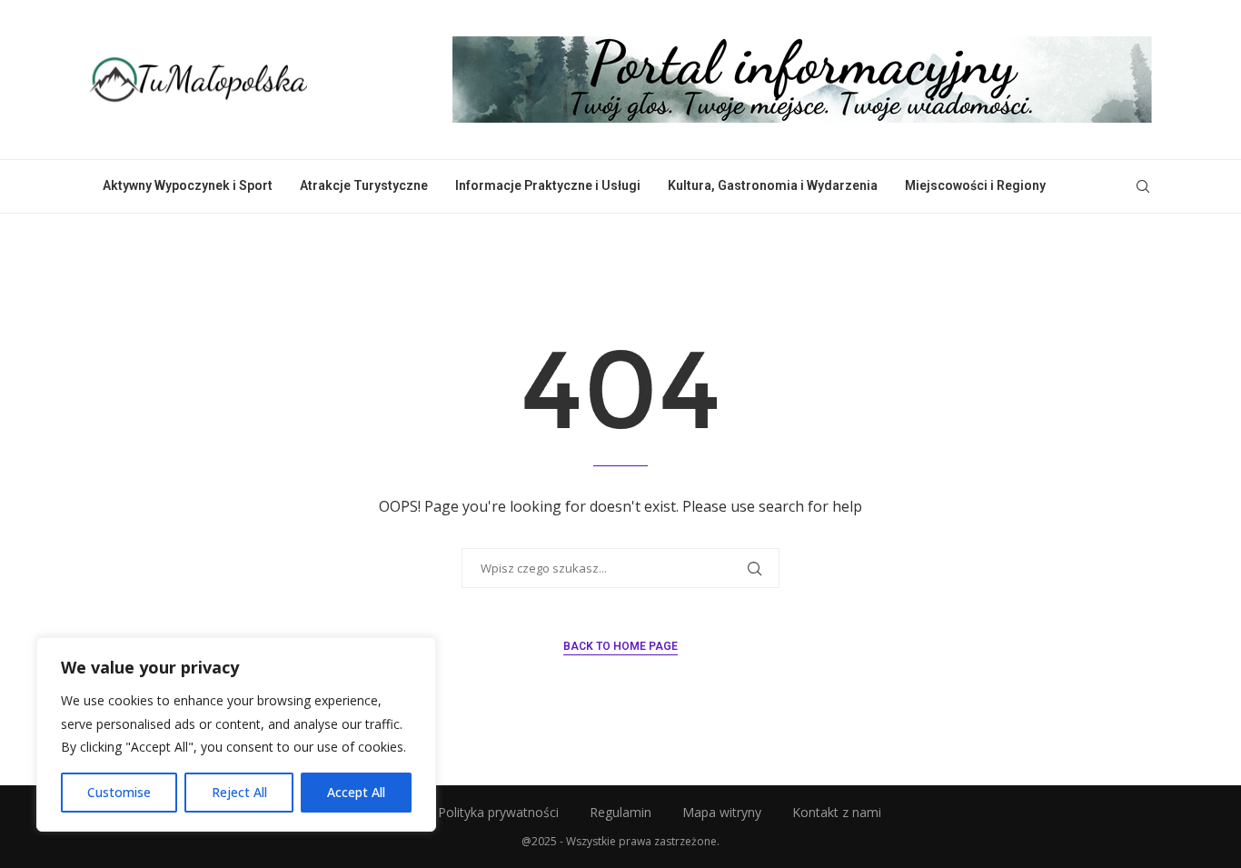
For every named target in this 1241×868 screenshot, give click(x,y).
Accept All (356, 792)
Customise (119, 792)
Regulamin (620, 812)
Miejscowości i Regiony (975, 185)
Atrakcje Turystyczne (364, 185)
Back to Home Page (620, 646)
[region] (236, 734)
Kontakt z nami (836, 812)
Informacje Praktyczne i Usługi (547, 185)
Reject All (239, 792)
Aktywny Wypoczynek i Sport (188, 185)
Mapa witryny (721, 812)
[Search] (1143, 186)
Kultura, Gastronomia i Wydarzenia (773, 185)
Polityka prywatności (498, 812)
